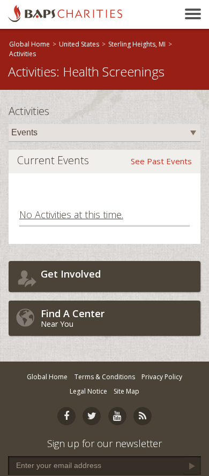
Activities (22, 53)
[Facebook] (66, 416)
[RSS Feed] (142, 416)
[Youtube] (117, 416)
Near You (72, 318)
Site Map (126, 391)
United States (79, 44)
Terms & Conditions (104, 376)
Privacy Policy (161, 376)
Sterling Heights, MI (137, 44)
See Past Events (161, 161)
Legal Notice (88, 391)
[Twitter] (92, 416)
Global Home (29, 44)
